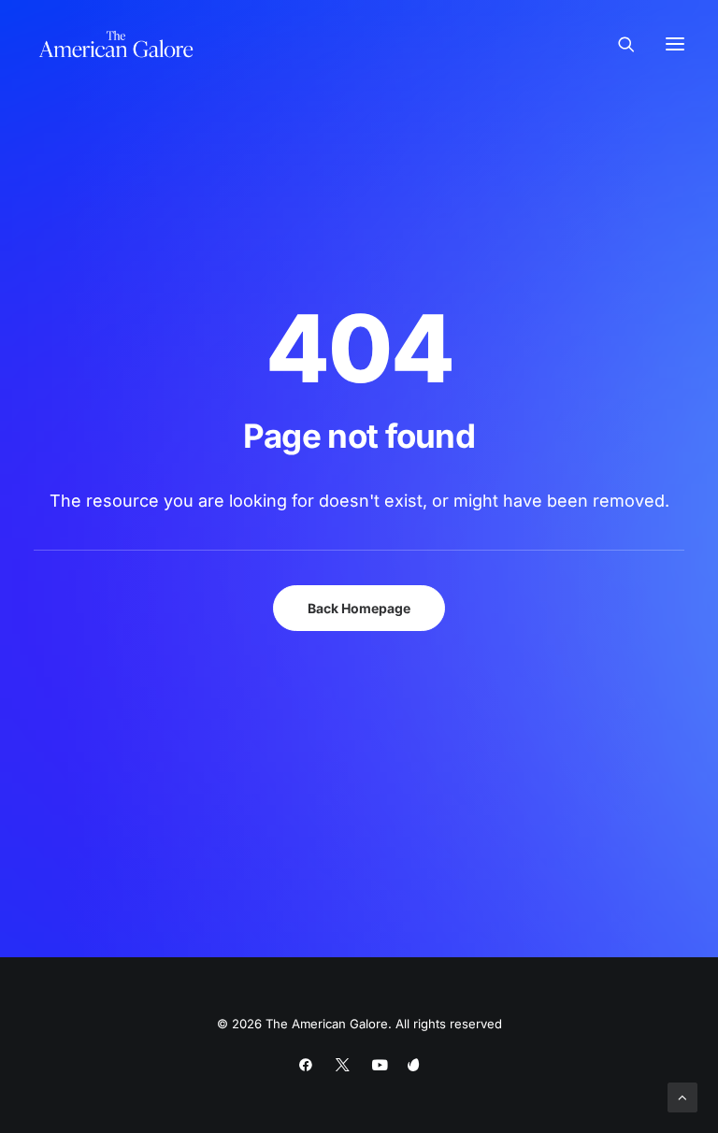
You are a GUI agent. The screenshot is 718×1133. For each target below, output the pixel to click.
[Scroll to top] (682, 1096)
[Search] (618, 44)
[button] (675, 44)
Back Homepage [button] (359, 608)
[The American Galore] (116, 44)
